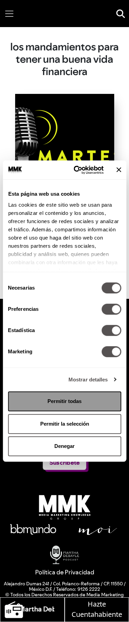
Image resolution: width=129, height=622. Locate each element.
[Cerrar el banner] (118, 170)
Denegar (64, 446)
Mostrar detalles (88, 379)
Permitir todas (64, 401)
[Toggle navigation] (9, 14)
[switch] (111, 309)
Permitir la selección (64, 424)
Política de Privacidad (64, 572)
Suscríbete (64, 462)
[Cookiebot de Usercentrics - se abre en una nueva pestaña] (77, 170)
